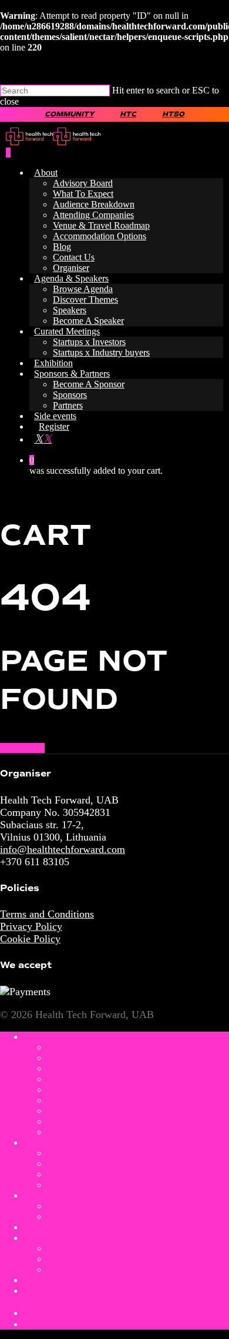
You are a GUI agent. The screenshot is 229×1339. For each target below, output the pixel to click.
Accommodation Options (99, 236)
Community (69, 114)
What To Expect (83, 194)
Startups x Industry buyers (101, 352)
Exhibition (53, 363)
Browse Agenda (83, 289)
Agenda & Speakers (71, 278)
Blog (62, 247)
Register (54, 426)
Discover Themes (85, 299)
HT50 (173, 114)
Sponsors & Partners (72, 374)
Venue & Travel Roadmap (101, 225)
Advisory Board (83, 183)
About (46, 173)
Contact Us (74, 257)
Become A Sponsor (88, 384)
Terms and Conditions (47, 914)
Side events (55, 416)
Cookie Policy (30, 939)
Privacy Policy (31, 926)
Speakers (69, 310)
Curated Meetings (67, 331)
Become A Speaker (88, 321)
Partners (68, 405)
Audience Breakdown (93, 204)
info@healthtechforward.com (62, 849)
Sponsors (70, 395)
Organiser (71, 268)
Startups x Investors (89, 342)
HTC (128, 114)
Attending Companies (93, 215)
